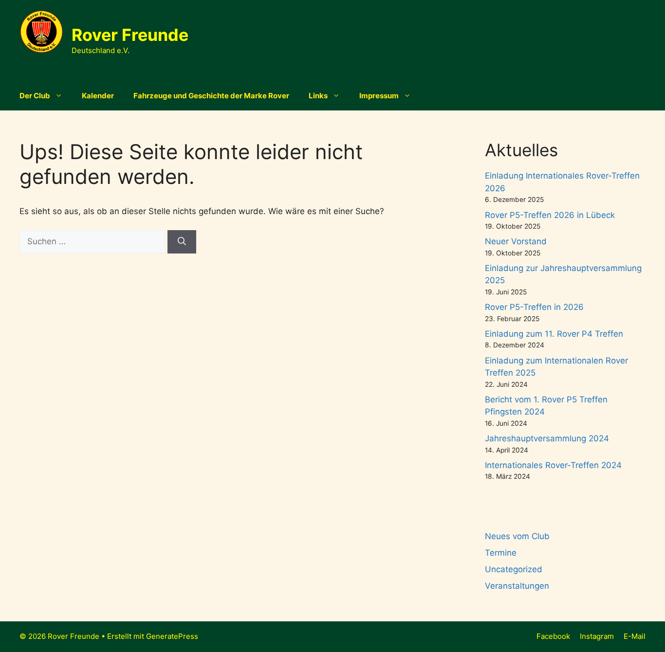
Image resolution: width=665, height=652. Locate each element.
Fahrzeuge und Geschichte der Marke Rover (211, 95)
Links (318, 95)
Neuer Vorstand (516, 241)
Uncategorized (513, 569)
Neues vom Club (517, 536)
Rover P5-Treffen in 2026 (534, 307)
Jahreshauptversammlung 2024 (547, 438)
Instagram (597, 636)
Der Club (34, 95)
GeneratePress (172, 636)
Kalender (98, 95)
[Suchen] (181, 242)
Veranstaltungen (517, 586)
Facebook (553, 636)
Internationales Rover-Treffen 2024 (553, 465)
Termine (501, 553)
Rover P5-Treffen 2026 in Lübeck (550, 215)
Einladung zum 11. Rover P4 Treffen (554, 334)
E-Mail (635, 636)
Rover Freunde (130, 35)
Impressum (379, 95)
